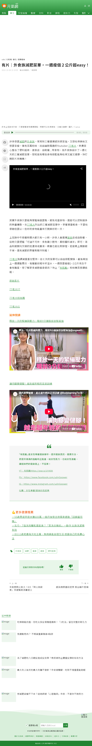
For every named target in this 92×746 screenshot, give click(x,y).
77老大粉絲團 (17, 298)
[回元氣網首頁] (12, 6)
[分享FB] (5, 142)
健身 (35, 551)
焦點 (4, 12)
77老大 (72, 145)
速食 (69, 237)
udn (3, 59)
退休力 (66, 12)
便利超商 (52, 551)
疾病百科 (48, 736)
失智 (76, 12)
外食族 (31, 141)
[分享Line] (5, 151)
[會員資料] (85, 6)
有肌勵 (63, 267)
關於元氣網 (18, 736)
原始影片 (14, 280)
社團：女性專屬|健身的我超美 (34, 490)
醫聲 (84, 12)
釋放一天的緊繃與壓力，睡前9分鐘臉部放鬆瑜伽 (36, 321)
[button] (89, 13)
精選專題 (39, 736)
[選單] (88, 6)
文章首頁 (65, 736)
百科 (41, 12)
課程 (57, 12)
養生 (12, 12)
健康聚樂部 (29, 736)
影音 (49, 12)
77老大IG (14, 306)
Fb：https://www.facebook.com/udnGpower (43, 477)
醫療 (33, 12)
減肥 (22, 141)
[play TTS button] (12, 132)
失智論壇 (22, 12)
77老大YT (14, 289)
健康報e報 (33, 725)
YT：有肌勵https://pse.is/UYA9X (36, 470)
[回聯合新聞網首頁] (4, 6)
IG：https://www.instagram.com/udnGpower (43, 483)
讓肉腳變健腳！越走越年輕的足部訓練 (30, 383)
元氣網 (9, 59)
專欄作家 (74, 736)
